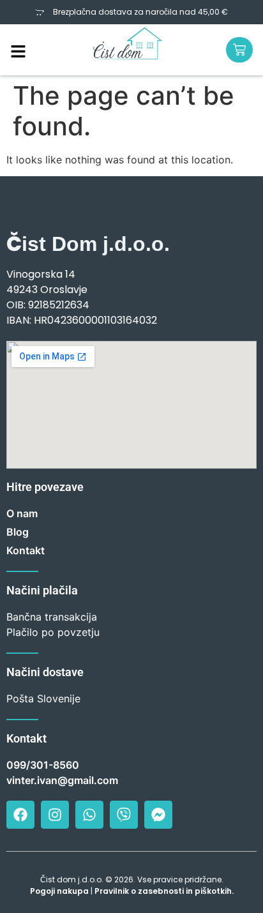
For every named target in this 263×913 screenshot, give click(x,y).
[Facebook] (20, 815)
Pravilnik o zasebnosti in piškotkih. (164, 891)
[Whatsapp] (89, 815)
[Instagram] (55, 815)
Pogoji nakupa (59, 891)
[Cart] (239, 50)
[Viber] (124, 815)
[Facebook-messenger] (158, 815)
